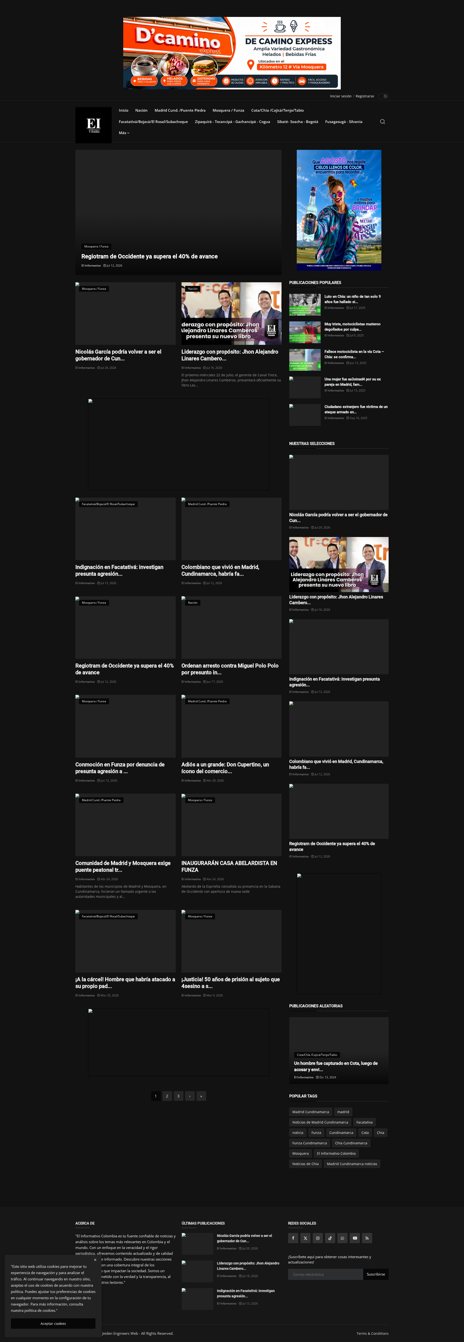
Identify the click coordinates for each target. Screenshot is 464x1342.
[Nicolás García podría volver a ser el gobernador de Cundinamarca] (125, 313)
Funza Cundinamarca (309, 1143)
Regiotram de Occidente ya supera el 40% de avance (124, 669)
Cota (365, 1132)
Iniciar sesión (341, 96)
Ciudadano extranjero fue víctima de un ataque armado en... (356, 409)
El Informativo (91, 265)
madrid (343, 1112)
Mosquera (300, 1153)
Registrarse (365, 96)
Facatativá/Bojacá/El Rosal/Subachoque (153, 121)
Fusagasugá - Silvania (343, 121)
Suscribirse (376, 1274)
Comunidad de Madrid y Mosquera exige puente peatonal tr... (123, 866)
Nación (141, 110)
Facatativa (364, 1122)
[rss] (367, 1238)
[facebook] (293, 1238)
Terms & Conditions (373, 1333)
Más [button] (123, 132)
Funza (316, 1132)
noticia (297, 1132)
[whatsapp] (342, 1238)
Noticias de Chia (305, 1163)
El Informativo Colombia (336, 1153)
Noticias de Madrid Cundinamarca (320, 1122)
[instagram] (318, 1238)
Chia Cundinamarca (351, 1143)
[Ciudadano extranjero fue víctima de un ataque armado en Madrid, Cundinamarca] (305, 415)
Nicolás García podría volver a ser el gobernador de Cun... (118, 355)
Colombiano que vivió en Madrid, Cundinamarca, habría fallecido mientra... (178, 256)
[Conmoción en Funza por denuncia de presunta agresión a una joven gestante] (125, 726)
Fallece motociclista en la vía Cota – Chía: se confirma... (354, 354)
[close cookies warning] (95, 1259)
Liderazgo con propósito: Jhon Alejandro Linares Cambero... (229, 355)
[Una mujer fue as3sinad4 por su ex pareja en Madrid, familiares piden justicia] (305, 387)
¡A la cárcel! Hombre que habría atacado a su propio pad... (125, 982)
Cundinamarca (341, 1132)
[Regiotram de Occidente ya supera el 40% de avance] (125, 627)
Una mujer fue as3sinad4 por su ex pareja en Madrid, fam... (353, 382)
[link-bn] (178, 444)
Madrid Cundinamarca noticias (352, 1163)
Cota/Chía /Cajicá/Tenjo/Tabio (277, 110)
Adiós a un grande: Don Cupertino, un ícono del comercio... (225, 768)
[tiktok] (330, 1238)
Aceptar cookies (53, 1323)
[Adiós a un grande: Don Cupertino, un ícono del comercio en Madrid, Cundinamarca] (231, 726)
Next (270, 212)
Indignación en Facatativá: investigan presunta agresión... (119, 570)
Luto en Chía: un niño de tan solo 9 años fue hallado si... (353, 299)
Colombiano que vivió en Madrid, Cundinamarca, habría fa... (220, 570)
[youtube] (355, 1238)
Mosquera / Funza (228, 110)
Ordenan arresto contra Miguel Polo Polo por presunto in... (230, 669)
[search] (383, 122)
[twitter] (305, 1238)
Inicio (123, 110)
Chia (380, 1132)
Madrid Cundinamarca (310, 1112)
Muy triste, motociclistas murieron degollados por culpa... (352, 327)
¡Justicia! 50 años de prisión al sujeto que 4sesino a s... (230, 982)
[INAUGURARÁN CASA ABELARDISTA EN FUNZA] (231, 825)
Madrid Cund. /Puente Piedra (180, 110)
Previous (86, 212)
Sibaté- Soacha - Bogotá (297, 121)
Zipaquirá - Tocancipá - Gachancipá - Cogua (232, 121)
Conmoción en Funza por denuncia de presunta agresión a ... (120, 768)
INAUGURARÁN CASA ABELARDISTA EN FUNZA (229, 866)
